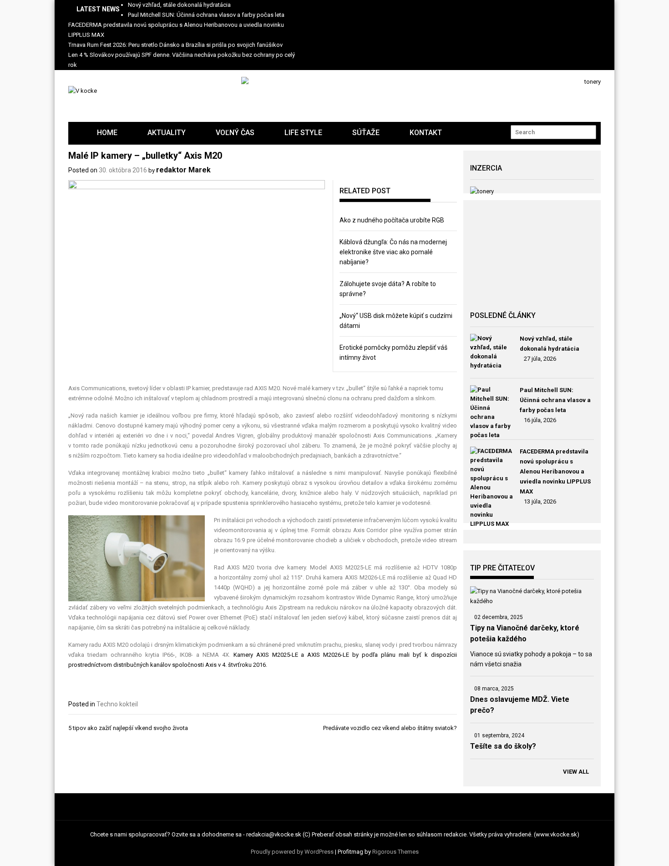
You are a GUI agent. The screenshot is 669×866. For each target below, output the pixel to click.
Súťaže (366, 132)
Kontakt (426, 132)
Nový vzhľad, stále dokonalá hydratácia (179, 4)
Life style (303, 132)
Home (107, 132)
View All (576, 771)
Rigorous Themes (395, 851)
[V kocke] (75, 125)
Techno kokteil (117, 704)
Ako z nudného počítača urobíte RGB (392, 220)
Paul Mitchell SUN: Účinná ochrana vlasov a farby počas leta (206, 14)
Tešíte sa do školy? (503, 746)
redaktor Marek (183, 170)
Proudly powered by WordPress (292, 851)
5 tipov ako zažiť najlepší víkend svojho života (128, 728)
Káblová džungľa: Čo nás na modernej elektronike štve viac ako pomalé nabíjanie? (393, 252)
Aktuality (166, 132)
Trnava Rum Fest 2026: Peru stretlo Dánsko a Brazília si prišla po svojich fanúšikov (175, 44)
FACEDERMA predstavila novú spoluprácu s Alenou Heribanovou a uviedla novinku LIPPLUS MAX (555, 471)
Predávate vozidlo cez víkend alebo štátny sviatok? (390, 728)
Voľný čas (235, 132)
